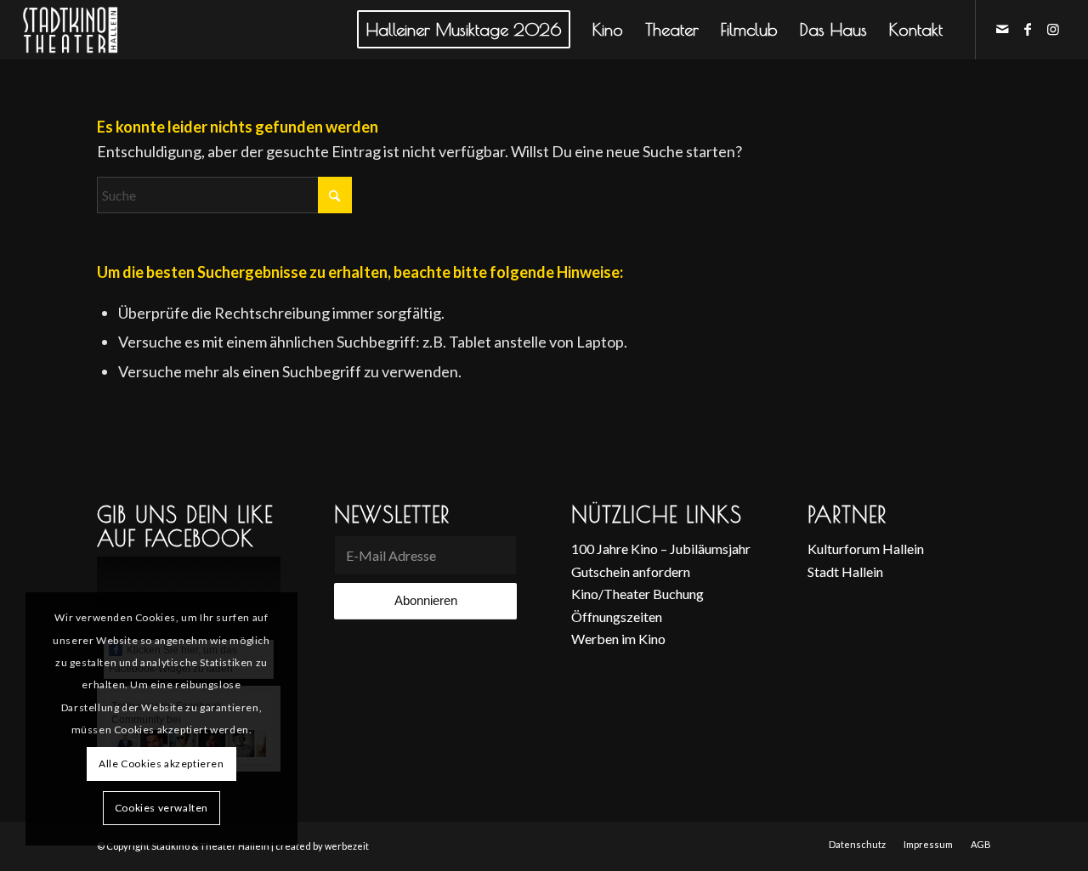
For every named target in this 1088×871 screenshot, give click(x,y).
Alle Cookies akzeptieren (161, 763)
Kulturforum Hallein (866, 548)
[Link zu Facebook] (1027, 29)
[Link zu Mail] (1002, 29)
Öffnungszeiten (616, 616)
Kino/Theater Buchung (637, 593)
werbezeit (347, 845)
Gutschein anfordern (630, 571)
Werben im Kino (618, 639)
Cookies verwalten (161, 807)
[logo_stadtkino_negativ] (102, 29)
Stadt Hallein (845, 571)
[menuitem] (463, 29)
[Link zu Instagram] (1053, 29)
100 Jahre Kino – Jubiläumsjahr (661, 548)
